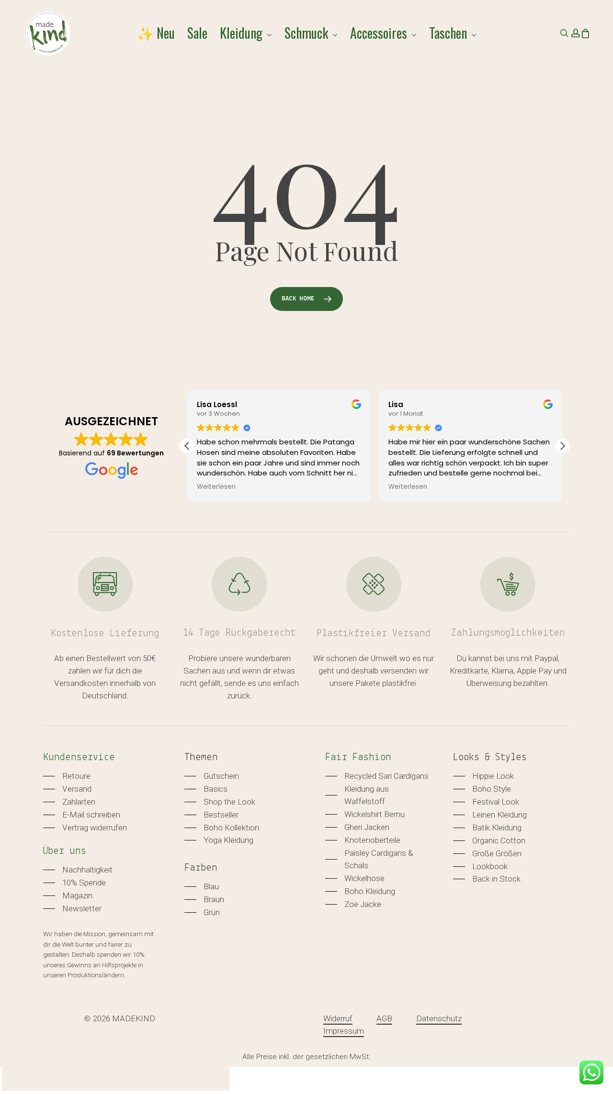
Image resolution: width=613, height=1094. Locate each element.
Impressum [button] (343, 1031)
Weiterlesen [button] (216, 487)
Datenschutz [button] (439, 1018)
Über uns (64, 851)
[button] (562, 446)
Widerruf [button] (337, 1018)
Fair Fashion (358, 757)
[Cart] (585, 33)
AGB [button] (384, 1018)
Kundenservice (79, 757)
